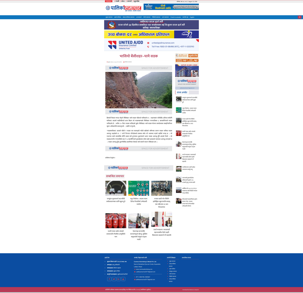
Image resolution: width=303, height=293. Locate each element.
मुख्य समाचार (109, 17)
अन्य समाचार (165, 17)
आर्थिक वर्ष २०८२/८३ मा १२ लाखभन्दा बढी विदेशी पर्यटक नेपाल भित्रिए (189, 190)
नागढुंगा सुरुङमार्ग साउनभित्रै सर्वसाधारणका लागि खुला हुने (115, 200)
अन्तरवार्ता (138, 17)
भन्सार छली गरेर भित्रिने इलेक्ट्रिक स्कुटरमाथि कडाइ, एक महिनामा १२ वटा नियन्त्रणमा (161, 203)
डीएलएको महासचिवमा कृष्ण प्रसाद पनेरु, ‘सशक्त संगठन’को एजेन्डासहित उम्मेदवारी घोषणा (189, 202)
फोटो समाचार (146, 17)
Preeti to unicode (176, 17)
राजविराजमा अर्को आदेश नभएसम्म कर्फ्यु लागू (188, 168)
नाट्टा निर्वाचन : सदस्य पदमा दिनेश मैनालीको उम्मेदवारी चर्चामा (138, 201)
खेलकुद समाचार (173, 271)
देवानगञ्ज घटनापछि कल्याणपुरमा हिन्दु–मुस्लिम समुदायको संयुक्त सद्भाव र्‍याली (138, 235)
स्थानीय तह (185, 17)
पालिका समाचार (128, 62)
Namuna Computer (194, 290)
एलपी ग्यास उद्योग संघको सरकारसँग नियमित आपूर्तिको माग (115, 234)
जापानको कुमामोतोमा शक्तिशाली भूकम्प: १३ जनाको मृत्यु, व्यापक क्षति (188, 180)
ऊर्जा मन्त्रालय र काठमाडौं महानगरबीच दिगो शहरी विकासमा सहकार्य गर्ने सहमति (161, 232)
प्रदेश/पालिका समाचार (128, 17)
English (192, 17)
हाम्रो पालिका (117, 17)
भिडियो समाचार (156, 17)
